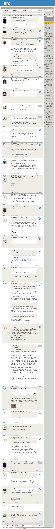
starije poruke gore (40, 13)
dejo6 (18, 57)
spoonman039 (5, 283)
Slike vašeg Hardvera (49, 69)
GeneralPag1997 (5, 29)
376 (17, 525)
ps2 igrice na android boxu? (49, 102)
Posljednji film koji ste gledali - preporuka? (49, 48)
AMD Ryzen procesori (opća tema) (49, 114)
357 (14, 525)
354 (9, 525)
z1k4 (3, 461)
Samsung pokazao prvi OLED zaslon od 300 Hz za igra (49, 91)
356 (12, 525)
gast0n (4, 237)
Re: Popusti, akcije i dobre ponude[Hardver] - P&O (19, 17)
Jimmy (4, 39)
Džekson (4, 65)
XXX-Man (4, 17)
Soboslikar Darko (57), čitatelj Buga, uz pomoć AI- (49, 111)
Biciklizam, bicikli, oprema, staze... (49, 71)
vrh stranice (52, 527)
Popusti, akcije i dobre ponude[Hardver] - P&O (18, 194)
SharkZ (4, 143)
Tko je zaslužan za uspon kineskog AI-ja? (49, 55)
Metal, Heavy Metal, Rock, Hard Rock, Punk (49, 26)
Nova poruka (40, 525)
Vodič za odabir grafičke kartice (49, 125)
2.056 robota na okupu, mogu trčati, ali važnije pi (49, 23)
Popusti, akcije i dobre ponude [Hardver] (26, 15)
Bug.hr (3, 7)
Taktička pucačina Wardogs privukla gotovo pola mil (49, 89)
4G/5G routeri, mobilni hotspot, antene (49, 45)
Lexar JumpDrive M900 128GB (30, 136)
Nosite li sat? (47, 110)
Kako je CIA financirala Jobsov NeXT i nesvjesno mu (49, 108)
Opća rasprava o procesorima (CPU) (48, 64)
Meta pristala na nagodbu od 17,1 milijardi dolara (49, 33)
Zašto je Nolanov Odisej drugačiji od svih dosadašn (49, 101)
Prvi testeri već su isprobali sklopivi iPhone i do (49, 88)
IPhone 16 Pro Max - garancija (48, 41)
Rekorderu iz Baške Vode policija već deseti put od (49, 95)
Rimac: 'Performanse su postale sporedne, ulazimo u (49, 36)
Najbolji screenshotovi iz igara (49, 25)
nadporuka (40, 37)
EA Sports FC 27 (48, 82)
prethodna (3, 525)
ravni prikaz (34, 13)
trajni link (37, 37)
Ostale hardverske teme (15, 7)
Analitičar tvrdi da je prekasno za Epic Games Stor (49, 100)
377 (19, 525)
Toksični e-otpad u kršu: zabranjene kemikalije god (49, 117)
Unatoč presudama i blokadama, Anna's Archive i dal (49, 121)
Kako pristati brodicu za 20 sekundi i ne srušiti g (49, 127)
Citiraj (40, 19)
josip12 (4, 128)
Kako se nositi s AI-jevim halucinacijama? (49, 124)
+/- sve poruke (30, 13)
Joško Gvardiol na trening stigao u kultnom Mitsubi (49, 96)
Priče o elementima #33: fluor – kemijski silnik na (49, 63)
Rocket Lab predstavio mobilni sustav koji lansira (49, 79)
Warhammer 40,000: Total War (49, 37)
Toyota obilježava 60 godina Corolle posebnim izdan (49, 50)
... (8, 525)
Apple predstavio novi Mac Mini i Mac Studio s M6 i (49, 73)
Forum (6, 7)
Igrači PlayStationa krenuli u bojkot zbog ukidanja (49, 116)
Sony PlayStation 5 (48, 38)
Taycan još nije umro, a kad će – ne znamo (49, 53)
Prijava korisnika (47, 14)
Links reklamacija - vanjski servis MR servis (49, 31)
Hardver (9, 7)
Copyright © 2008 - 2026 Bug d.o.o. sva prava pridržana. (27, 528)
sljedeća (23, 525)
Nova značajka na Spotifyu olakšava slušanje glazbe (49, 70)
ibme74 (4, 158)
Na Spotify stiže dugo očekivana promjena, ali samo (49, 66)
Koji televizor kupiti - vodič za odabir (49, 76)
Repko (4, 78)
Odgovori (40, 18)
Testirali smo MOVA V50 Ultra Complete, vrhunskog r (49, 58)
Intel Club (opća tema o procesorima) (49, 68)
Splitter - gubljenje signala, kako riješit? (49, 81)
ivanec (17, 57)
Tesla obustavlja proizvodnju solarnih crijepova (49, 98)
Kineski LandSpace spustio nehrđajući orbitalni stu (49, 104)
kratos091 (4, 206)
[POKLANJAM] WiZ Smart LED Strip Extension (49, 119)
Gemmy (4, 504)
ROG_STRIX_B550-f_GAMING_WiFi (31, 178)
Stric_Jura (4, 175)
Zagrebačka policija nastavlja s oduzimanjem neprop (49, 106)
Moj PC (4, 37)
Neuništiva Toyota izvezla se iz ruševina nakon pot (49, 78)
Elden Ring (47, 42)
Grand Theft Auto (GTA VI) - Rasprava (49, 59)
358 (15, 525)
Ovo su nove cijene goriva (49, 103)
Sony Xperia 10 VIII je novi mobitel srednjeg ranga (49, 61)
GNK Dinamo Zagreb (48, 32)
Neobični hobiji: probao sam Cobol (49, 56)
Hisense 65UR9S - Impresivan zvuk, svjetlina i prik (49, 28)
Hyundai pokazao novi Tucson (49, 30)
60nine (4, 267)
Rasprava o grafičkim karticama (49, 51)
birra (3, 194)
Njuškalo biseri (48, 77)
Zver (3, 424)
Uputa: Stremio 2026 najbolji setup (49, 47)
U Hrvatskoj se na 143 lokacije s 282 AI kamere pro (49, 44)
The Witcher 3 (48, 43)
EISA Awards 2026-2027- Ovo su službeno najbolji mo (49, 93)
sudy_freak (4, 90)
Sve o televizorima (48, 39)
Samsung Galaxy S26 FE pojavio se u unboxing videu (49, 84)
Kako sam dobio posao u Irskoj (49, 85)
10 (12, 173)
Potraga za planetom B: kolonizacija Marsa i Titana (49, 74)
